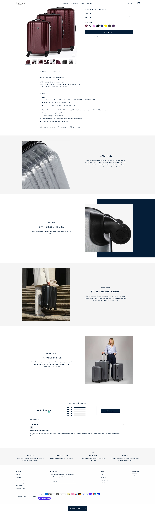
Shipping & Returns (49, 127)
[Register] (74, 481)
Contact (89, 3)
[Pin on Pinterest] (92, 36)
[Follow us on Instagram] (134, 476)
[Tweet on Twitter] (95, 36)
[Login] (134, 3)
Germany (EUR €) (21, 496)
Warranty (64, 127)
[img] (34, 424)
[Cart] (138, 3)
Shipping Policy (20, 488)
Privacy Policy (20, 485)
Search (18, 474)
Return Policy (20, 483)
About (83, 3)
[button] (69, 407)
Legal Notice (20, 480)
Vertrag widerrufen (77, 508)
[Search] (131, 3)
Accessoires (74, 3)
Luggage (66, 3)
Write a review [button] (110, 411)
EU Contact (56, 71)
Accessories (104, 480)
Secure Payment (77, 127)
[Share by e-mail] (97, 36)
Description (43, 71)
